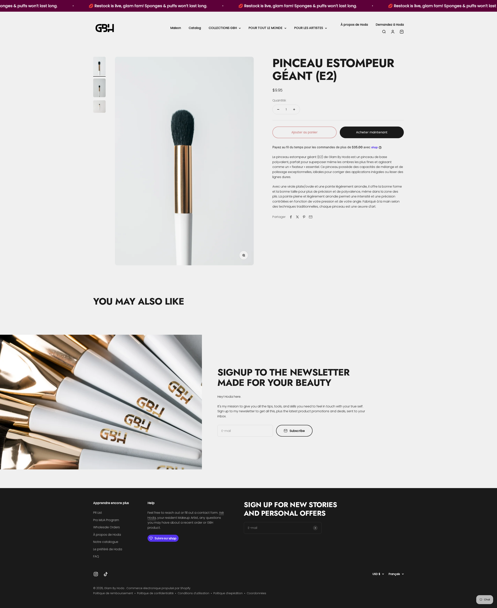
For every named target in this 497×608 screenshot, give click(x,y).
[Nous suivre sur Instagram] (95, 574)
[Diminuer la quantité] (278, 109)
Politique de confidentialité (155, 593)
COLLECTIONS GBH (223, 28)
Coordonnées (256, 593)
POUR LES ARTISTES (308, 28)
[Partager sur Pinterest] (304, 217)
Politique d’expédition (228, 593)
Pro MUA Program (106, 520)
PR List (97, 512)
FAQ (96, 556)
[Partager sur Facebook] (291, 217)
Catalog (195, 28)
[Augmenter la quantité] (294, 109)
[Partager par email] (310, 217)
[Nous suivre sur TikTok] (105, 574)
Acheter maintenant (372, 132)
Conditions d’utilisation (193, 593)
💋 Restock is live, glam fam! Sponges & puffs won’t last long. (110, 6)
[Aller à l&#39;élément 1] (99, 67)
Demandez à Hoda (390, 24)
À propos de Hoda (354, 24)
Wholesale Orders (106, 527)
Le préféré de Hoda (107, 549)
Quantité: (279, 100)
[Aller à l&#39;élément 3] (99, 107)
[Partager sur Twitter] (297, 217)
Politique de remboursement (113, 593)
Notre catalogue (105, 542)
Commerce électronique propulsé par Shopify (158, 588)
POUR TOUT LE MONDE (265, 28)
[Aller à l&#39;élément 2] (99, 88)
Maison (175, 28)
